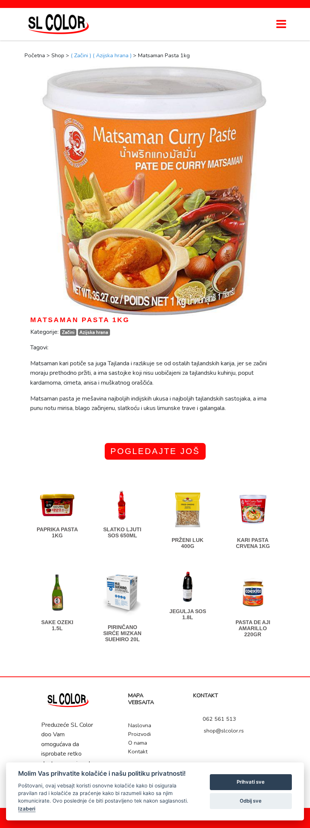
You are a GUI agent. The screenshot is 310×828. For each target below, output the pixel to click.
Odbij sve (251, 801)
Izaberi (27, 809)
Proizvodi (139, 734)
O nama (137, 743)
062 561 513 (218, 719)
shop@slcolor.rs (223, 730)
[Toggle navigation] (281, 23)
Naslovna (139, 725)
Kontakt (137, 751)
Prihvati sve (251, 782)
